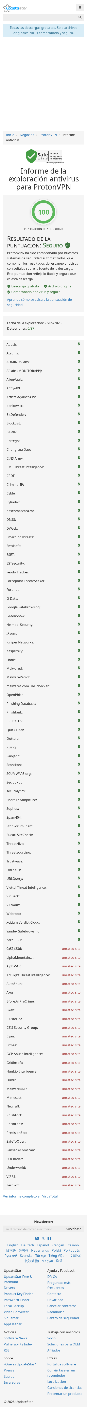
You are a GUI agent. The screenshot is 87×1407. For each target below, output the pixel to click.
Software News (15, 1338)
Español (43, 1245)
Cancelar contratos (61, 1306)
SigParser (11, 1318)
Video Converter (16, 1312)
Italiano (73, 1245)
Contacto (54, 1294)
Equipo (9, 1376)
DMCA (52, 1276)
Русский (11, 1255)
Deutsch (27, 1245)
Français (58, 1245)
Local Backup (14, 1306)
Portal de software (61, 1364)
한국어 (23, 1250)
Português (72, 1250)
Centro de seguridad (63, 1318)
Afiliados (53, 1350)
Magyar (47, 1261)
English (12, 1245)
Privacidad (55, 1300)
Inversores (12, 1382)
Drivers (9, 1287)
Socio (51, 1338)
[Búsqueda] (80, 17)
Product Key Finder (18, 1294)
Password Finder (17, 1300)
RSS (7, 1350)
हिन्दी (59, 1261)
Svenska (26, 1255)
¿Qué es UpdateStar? (20, 1364)
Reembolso (56, 1312)
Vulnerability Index (18, 1344)
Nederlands (40, 1250)
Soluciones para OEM (63, 1344)
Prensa (9, 1370)
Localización (56, 1381)
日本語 (11, 1250)
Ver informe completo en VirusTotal (30, 1196)
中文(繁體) (31, 1261)
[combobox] (39, 17)
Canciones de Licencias (64, 1387)
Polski (56, 1250)
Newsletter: (43, 1221)
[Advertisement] (43, 83)
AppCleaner (13, 1324)
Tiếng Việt (56, 1255)
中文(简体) (74, 1255)
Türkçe (40, 1255)
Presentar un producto (65, 1393)
